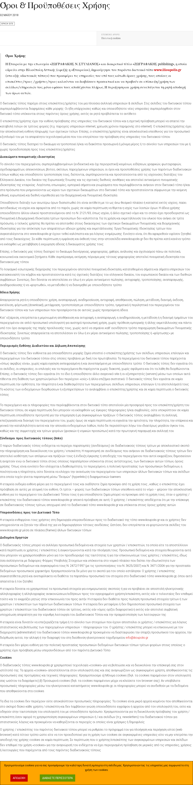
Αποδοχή (19, 778)
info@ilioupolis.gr (137, 637)
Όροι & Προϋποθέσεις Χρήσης (55, 5)
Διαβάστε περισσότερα (57, 778)
